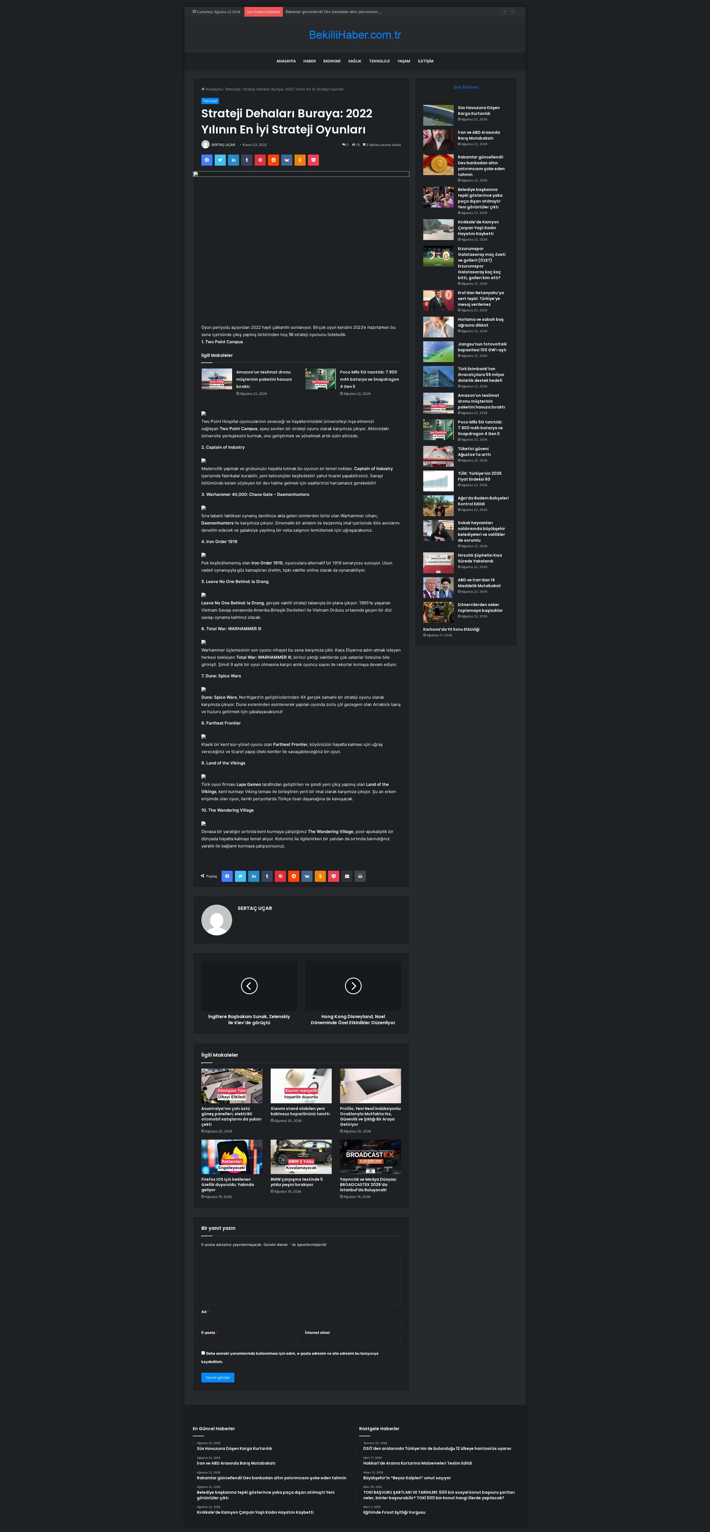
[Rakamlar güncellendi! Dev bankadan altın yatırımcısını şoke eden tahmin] (438, 164)
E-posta (209, 1332)
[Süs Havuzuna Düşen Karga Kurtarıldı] (438, 115)
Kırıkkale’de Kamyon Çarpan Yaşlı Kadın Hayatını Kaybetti (478, 227)
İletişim (425, 61)
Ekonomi (332, 61)
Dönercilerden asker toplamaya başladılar (480, 607)
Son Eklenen (466, 87)
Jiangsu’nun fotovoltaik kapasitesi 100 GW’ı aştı (482, 347)
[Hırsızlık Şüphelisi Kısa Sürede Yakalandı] (438, 562)
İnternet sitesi (317, 1332)
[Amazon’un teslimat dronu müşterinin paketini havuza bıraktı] (217, 379)
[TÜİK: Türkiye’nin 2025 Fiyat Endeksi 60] (438, 481)
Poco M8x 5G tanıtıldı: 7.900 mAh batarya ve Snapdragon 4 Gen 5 (369, 379)
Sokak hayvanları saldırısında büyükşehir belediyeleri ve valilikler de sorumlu (481, 531)
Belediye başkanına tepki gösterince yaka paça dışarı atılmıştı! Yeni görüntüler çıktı (480, 198)
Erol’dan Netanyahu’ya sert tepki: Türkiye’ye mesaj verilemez (481, 298)
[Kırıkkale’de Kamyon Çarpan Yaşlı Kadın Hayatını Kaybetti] (438, 229)
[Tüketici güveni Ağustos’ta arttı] (438, 456)
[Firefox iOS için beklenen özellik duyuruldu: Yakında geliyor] (231, 1157)
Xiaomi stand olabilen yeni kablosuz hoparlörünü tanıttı (300, 1111)
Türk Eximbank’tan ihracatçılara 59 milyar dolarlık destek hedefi (481, 374)
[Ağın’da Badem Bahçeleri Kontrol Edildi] (438, 505)
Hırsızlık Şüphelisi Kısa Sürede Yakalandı (480, 558)
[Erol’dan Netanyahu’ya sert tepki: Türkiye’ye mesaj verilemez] (438, 300)
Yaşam (403, 61)
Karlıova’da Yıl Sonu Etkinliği (451, 629)
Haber (309, 61)
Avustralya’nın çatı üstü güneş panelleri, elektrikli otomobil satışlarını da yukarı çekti (231, 1116)
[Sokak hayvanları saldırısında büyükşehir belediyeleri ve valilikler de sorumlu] (438, 530)
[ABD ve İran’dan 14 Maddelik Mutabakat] (438, 587)
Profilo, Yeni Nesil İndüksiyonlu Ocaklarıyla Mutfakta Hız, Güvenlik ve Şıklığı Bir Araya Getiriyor (370, 1116)
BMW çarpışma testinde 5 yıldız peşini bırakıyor (297, 1182)
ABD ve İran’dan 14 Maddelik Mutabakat (479, 583)
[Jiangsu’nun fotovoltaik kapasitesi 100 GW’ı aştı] (438, 351)
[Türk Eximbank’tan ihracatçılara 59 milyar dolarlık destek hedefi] (438, 376)
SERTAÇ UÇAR (223, 145)
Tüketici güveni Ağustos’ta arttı (474, 451)
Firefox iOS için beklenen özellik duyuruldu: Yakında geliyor (227, 1185)
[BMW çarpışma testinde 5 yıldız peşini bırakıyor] (301, 1157)
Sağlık (354, 61)
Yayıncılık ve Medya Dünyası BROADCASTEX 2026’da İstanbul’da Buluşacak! (368, 1185)
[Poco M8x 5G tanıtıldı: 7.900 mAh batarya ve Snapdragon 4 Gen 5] (320, 379)
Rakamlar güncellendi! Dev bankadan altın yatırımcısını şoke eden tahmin (348, 11)
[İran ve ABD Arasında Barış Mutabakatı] (438, 140)
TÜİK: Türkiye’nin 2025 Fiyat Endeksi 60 (480, 476)
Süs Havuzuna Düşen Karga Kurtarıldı (479, 110)
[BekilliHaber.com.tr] (355, 35)
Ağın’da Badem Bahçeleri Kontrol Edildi (483, 501)
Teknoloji (379, 61)
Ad (205, 1311)
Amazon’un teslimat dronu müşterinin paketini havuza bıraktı (264, 379)
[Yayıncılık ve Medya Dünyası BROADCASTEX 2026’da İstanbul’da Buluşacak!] (370, 1157)
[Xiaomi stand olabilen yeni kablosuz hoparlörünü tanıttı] (301, 1086)
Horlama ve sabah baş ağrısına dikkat (481, 322)
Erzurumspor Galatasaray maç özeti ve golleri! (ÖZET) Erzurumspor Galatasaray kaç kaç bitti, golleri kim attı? (482, 263)
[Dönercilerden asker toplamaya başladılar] (438, 612)
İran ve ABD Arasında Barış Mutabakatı (479, 135)
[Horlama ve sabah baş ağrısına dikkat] (438, 327)
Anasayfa (286, 61)
